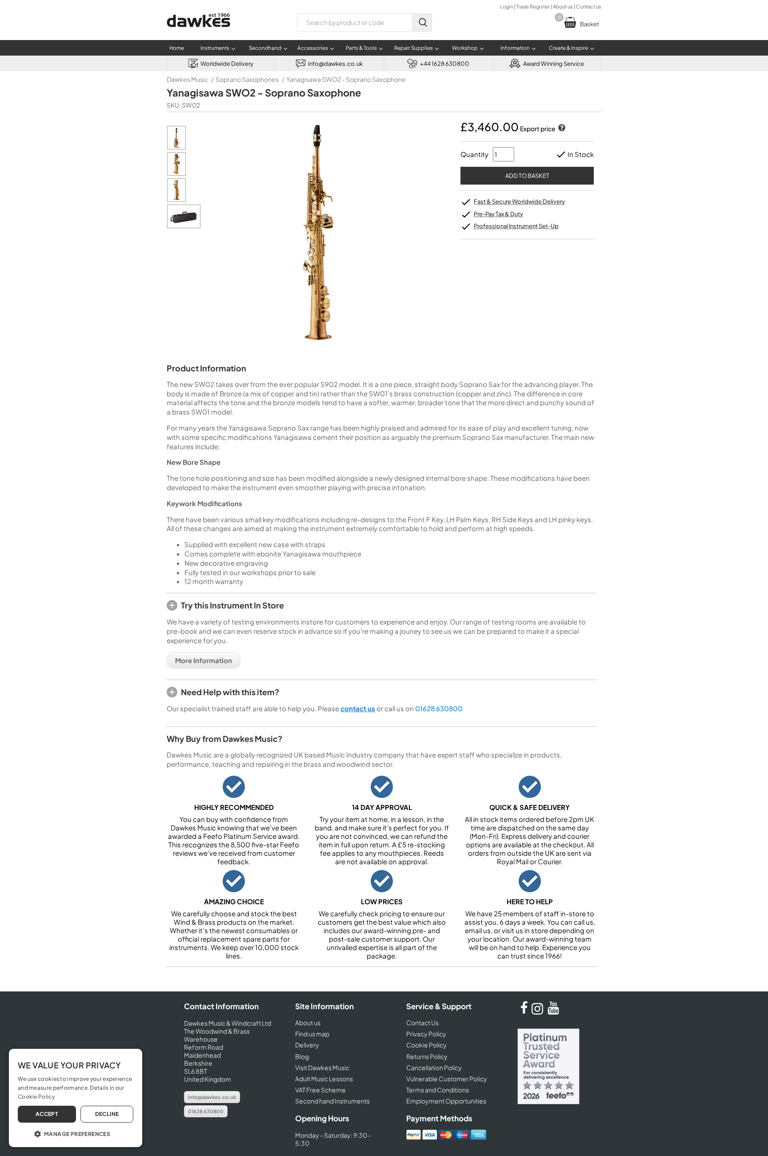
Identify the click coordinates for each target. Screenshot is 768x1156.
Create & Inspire (568, 47)
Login (506, 6)
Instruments (214, 47)
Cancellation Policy (434, 1067)
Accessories (312, 47)
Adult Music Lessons (324, 1079)
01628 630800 (439, 708)
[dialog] (75, 1098)
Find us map (312, 1034)
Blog (302, 1056)
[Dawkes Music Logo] (198, 32)
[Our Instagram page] (539, 1012)
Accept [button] (47, 1114)
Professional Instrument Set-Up (516, 226)
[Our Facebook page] (524, 1012)
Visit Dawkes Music (322, 1067)
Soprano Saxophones (247, 79)
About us (563, 6)
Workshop (465, 47)
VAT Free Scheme (320, 1090)
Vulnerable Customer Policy (446, 1079)
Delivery (307, 1045)
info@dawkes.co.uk (212, 1097)
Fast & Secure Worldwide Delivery (519, 201)
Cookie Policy (426, 1045)
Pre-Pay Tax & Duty (498, 214)
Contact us (588, 6)
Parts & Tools (361, 47)
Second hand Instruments (332, 1101)
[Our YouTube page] (553, 1012)
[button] (75, 1133)
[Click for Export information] (560, 129)
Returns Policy (427, 1056)
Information (515, 47)
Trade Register (533, 6)
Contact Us (422, 1023)
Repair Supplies (413, 47)
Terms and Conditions (437, 1090)
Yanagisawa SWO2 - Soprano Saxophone (346, 79)
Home (176, 47)
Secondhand (265, 47)
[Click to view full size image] (176, 147)
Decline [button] (107, 1114)
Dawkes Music (187, 79)
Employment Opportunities (446, 1101)
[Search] (422, 23)
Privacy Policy (426, 1034)
